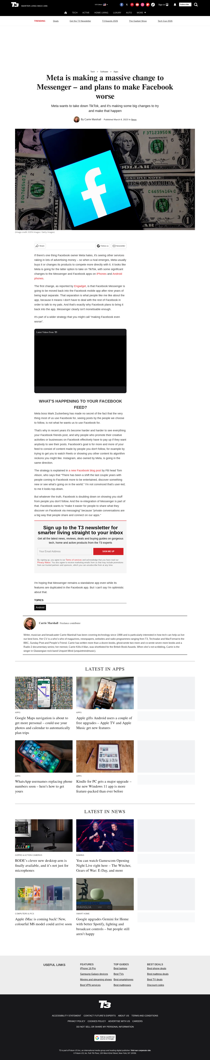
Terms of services (74, 560)
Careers (137, 1021)
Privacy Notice (43, 562)
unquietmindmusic (85, 651)
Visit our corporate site (141, 1050)
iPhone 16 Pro (88, 968)
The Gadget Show (138, 21)
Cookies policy (97, 1021)
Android (40, 607)
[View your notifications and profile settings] (175, 5)
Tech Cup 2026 (165, 21)
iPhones (102, 273)
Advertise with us (119, 1021)
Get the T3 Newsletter (80, 21)
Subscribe (184, 4)
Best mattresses (122, 985)
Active (85, 12)
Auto (129, 12)
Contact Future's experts (100, 1015)
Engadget (80, 286)
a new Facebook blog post (85, 470)
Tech (74, 12)
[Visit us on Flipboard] (148, 4)
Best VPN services (90, 985)
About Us (123, 1015)
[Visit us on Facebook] (121, 4)
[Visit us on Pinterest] (132, 4)
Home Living (101, 12)
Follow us (105, 246)
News (134, 119)
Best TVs (119, 974)
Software (104, 72)
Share (41, 246)
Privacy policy (76, 1021)
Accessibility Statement (66, 1015)
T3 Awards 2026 (110, 21)
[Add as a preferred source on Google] (105, 1037)
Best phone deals (156, 968)
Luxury (117, 12)
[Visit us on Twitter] (127, 4)
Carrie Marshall (92, 119)
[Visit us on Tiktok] (153, 4)
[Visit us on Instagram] (142, 4)
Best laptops (120, 968)
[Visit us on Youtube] (137, 4)
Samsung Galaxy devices (94, 974)
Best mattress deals (157, 974)
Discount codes (155, 985)
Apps (116, 72)
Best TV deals (154, 979)
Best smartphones (123, 979)
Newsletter (120, 246)
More (140, 12)
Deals (56, 21)
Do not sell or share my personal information (105, 1027)
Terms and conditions (144, 1015)
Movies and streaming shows (96, 979)
